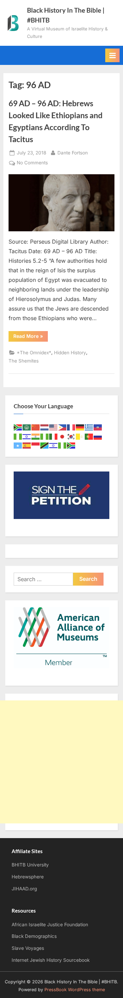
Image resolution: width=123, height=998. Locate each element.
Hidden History (70, 352)
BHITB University (30, 864)
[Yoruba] (62, 445)
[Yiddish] (53, 445)
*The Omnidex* (34, 352)
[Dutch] (44, 427)
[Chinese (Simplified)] (35, 427)
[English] (53, 427)
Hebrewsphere (28, 876)
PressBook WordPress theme (74, 989)
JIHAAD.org (24, 888)
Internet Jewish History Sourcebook (51, 960)
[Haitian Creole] (98, 427)
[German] (80, 427)
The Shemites (24, 361)
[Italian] (53, 436)
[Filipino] (62, 427)
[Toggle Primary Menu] (112, 55)
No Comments (32, 163)
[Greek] (89, 427)
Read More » (30, 337)
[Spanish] (27, 445)
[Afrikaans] (18, 427)
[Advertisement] (61, 761)
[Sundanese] (35, 445)
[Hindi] (35, 436)
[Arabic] (27, 427)
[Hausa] (18, 436)
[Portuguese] (89, 436)
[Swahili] (44, 445)
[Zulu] (71, 445)
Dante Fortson (72, 152)
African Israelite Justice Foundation (50, 924)
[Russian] (98, 436)
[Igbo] (44, 436)
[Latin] (80, 436)
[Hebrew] (27, 436)
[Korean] (71, 436)
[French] (71, 427)
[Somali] (18, 445)
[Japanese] (62, 436)
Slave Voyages (28, 948)
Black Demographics (34, 936)
